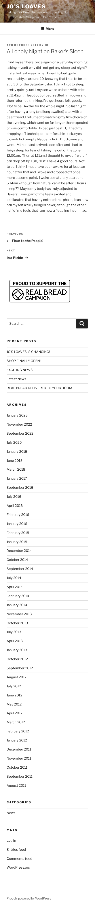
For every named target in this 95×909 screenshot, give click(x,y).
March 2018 (16, 469)
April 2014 (15, 587)
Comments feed (19, 859)
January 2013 (17, 650)
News (11, 813)
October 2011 (17, 767)
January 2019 (17, 452)
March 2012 (16, 722)
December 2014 (19, 551)
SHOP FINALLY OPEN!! (24, 361)
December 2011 (19, 749)
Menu (50, 28)
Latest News (16, 379)
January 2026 (17, 415)
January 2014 (17, 605)
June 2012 (14, 695)
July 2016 (14, 497)
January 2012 (17, 740)
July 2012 (14, 686)
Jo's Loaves (26, 6)
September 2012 (20, 668)
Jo (47, 45)
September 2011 (19, 777)
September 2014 (20, 569)
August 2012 (17, 677)
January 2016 (17, 524)
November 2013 (19, 614)
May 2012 (14, 704)
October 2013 (17, 623)
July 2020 (14, 443)
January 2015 (17, 542)
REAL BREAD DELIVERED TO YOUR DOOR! (39, 388)
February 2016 (18, 515)
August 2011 (16, 786)
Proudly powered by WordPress (29, 898)
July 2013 (14, 632)
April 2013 (15, 641)
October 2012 (17, 659)
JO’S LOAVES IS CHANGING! (28, 352)
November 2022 (19, 424)
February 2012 (18, 731)
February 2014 (18, 596)
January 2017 (17, 479)
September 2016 (20, 488)
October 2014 (17, 560)
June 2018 (15, 461)
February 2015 (18, 533)
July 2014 (14, 578)
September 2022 (20, 434)
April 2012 (15, 713)
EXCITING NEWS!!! (21, 370)
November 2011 (19, 758)
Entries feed (16, 850)
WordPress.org (18, 867)
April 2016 (15, 506)
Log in (11, 841)
